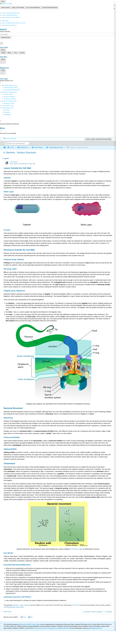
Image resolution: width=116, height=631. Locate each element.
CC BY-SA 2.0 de (75, 549)
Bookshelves (24, 147)
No (32, 617)
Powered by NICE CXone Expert (30, 624)
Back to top (7, 611)
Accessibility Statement (62, 628)
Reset (3, 50)
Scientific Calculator (10, 99)
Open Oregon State (30, 163)
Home (12, 147)
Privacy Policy (37, 628)
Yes (24, 617)
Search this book (5, 31)
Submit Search (5, 37)
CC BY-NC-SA (76, 605)
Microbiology (38, 147)
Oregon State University (16, 163)
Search (6, 143)
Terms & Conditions (48, 628)
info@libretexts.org (96, 628)
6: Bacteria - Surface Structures (21, 605)
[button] (7, 112)
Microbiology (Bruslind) (56, 147)
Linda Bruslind (13, 161)
